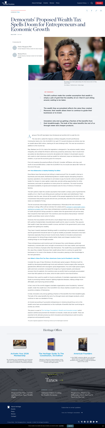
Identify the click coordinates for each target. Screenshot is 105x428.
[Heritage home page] (9, 407)
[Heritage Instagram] (87, 422)
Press (57, 3)
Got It (70, 426)
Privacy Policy (11, 422)
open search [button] (92, 3)
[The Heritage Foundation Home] (8, 3)
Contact (13, 416)
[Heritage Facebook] (85, 422)
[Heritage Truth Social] (81, 422)
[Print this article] (101, 10)
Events (46, 3)
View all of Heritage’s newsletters (71, 412)
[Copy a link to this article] (96, 10)
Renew (52, 3)
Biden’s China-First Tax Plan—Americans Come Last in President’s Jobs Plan (55, 258)
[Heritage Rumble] (93, 422)
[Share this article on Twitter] (87, 11)
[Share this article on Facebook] (91, 10)
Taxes (18, 12)
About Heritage (37, 3)
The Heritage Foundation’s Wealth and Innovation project (60, 310)
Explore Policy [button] (82, 3)
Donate (99, 3)
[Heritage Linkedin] (91, 422)
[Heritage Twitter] (79, 422)
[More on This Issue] (61, 379)
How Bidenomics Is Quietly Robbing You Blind (45, 170)
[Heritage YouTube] (97, 422)
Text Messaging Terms (20, 422)
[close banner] (103, 426)
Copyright (29, 422)
